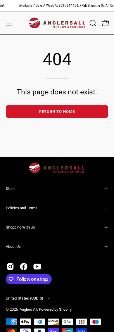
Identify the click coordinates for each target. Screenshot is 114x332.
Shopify (65, 309)
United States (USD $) (24, 298)
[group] (57, 5)
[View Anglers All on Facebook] (23, 266)
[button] (92, 23)
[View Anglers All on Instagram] (10, 266)
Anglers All (28, 309)
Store (10, 188)
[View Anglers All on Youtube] (37, 266)
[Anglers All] (57, 23)
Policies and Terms (21, 208)
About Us (13, 246)
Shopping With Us (20, 227)
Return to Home (57, 111)
